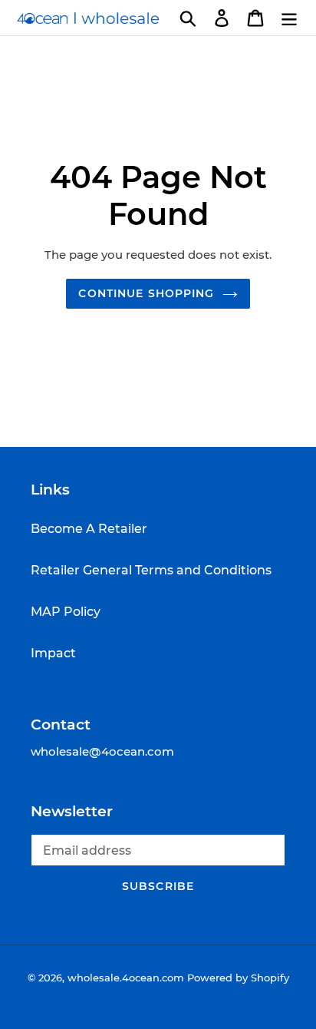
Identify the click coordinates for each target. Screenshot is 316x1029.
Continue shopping (146, 293)
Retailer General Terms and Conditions (151, 570)
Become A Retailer (89, 528)
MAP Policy (65, 611)
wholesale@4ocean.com (102, 751)
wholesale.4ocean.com (125, 977)
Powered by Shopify (238, 977)
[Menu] (289, 18)
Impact (53, 653)
